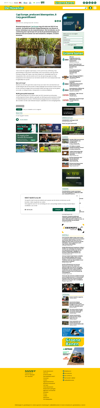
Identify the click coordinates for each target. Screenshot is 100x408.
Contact (45, 380)
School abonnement (48, 387)
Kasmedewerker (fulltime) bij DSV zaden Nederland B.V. (76, 89)
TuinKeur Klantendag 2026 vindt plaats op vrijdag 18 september (75, 153)
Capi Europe (34, 26)
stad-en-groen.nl (37, 405)
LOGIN (19, 109)
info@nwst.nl (68, 371)
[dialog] (50, 204)
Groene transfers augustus (76, 297)
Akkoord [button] (69, 209)
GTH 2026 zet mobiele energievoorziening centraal (76, 146)
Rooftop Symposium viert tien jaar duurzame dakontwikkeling (75, 159)
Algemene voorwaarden (49, 390)
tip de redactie (24, 119)
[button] (28, 209)
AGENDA (65, 137)
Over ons (45, 373)
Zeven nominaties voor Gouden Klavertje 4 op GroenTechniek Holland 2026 (76, 323)
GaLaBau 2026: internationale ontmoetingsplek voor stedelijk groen (76, 141)
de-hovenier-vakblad (70, 378)
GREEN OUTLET (67, 118)
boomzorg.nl (45, 405)
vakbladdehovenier (69, 380)
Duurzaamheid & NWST (49, 376)
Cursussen (46, 378)
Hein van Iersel (19, 22)
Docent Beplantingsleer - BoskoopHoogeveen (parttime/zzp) (75, 71)
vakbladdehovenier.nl (55, 405)
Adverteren (46, 397)
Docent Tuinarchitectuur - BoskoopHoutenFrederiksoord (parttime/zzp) (76, 65)
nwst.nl (83, 405)
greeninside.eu (76, 405)
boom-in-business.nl (67, 405)
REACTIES (19, 113)
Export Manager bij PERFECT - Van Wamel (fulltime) (76, 76)
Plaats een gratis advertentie (69, 123)
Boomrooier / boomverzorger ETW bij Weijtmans (76, 99)
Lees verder (34, 205)
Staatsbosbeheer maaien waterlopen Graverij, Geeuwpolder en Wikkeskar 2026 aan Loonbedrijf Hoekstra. (72, 193)
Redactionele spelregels (49, 388)
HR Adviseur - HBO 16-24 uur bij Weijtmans (76, 94)
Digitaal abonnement (48, 381)
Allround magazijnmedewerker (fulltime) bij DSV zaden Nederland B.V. (75, 59)
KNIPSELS (65, 235)
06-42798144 (68, 375)
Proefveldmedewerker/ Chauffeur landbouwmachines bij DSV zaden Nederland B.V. (76, 83)
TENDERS (65, 189)
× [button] (76, 195)
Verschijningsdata (47, 399)
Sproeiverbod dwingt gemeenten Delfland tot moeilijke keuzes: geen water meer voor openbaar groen (76, 304)
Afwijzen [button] (58, 209)
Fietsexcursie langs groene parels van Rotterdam (76, 164)
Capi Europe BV (20, 106)
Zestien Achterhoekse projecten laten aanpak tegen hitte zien (75, 317)
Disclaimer (45, 392)
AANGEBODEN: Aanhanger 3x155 (70, 120)
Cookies (45, 395)
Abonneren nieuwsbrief (49, 383)
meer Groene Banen (73, 104)
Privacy (45, 394)
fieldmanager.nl (19, 405)
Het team (45, 385)
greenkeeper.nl (27, 405)
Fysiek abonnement (48, 371)
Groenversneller (47, 374)
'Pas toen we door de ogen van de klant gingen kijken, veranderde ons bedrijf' (76, 311)
